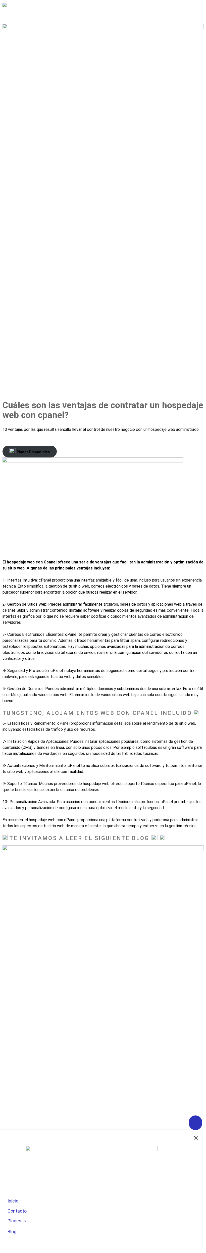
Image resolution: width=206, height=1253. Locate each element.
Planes (14, 1220)
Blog (12, 1231)
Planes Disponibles (33, 452)
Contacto (17, 1211)
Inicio (13, 1201)
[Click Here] (195, 1123)
